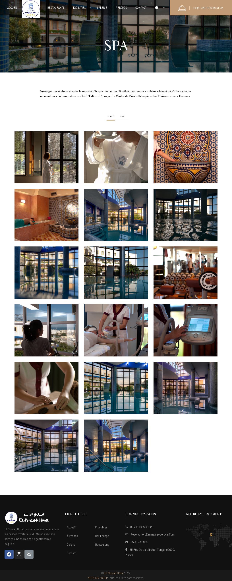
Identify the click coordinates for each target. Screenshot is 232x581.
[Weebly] (29, 554)
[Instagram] (19, 554)
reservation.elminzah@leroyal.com (152, 534)
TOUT (111, 116)
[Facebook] (9, 554)
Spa (122, 116)
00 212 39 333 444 (141, 527)
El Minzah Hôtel (114, 573)
